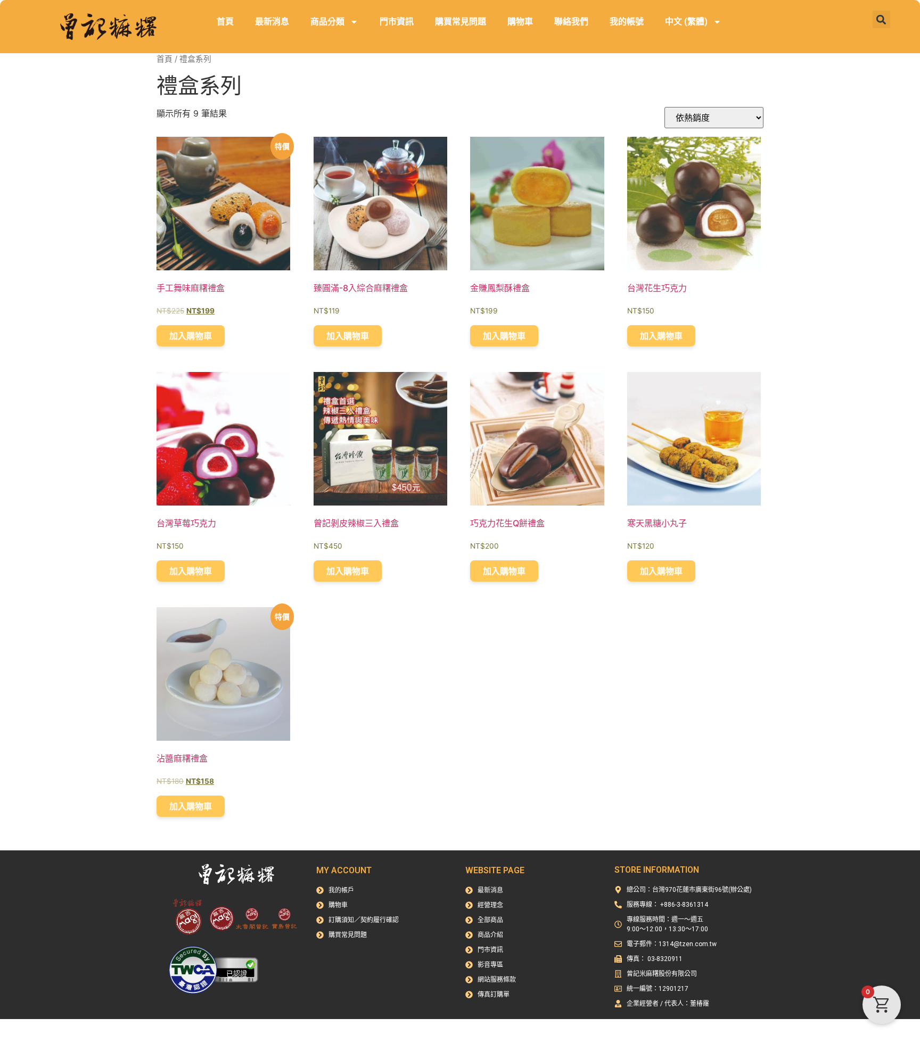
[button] (881, 19)
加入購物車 (190, 335)
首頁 (225, 21)
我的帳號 (627, 21)
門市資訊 (397, 21)
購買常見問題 (460, 21)
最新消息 (272, 21)
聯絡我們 (571, 21)
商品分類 (327, 21)
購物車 (520, 21)
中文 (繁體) (686, 21)
